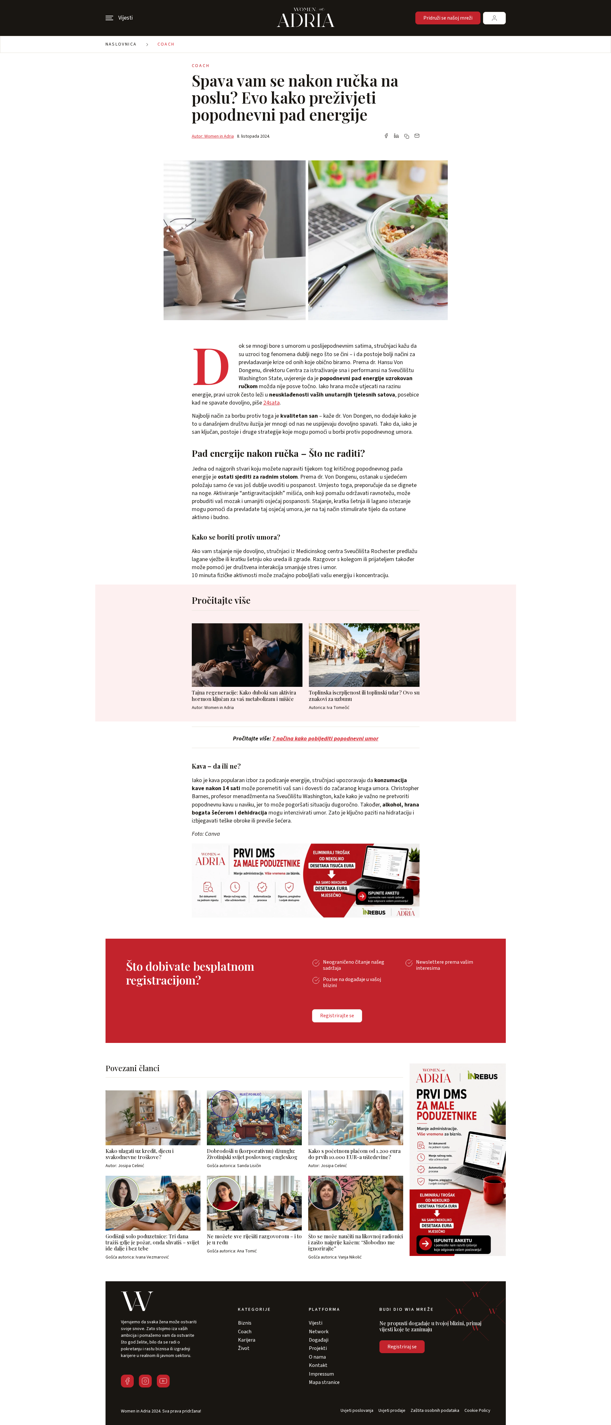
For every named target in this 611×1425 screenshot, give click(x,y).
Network (318, 1332)
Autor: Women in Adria (213, 136)
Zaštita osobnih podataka (435, 1410)
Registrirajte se (337, 1015)
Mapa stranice (324, 1382)
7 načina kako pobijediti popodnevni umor (325, 739)
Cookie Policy (477, 1410)
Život (244, 1348)
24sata (271, 403)
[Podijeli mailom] (417, 136)
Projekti (318, 1348)
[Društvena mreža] (127, 1381)
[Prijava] (494, 18)
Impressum (321, 1374)
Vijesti (315, 1323)
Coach (166, 44)
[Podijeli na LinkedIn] (396, 136)
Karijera (246, 1340)
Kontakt (318, 1365)
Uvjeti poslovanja (357, 1410)
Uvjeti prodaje (391, 1410)
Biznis (244, 1323)
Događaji (318, 1340)
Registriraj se (402, 1346)
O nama (317, 1357)
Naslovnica (121, 44)
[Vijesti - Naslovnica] (306, 18)
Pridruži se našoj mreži (447, 17)
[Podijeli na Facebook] (386, 136)
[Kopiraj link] (406, 136)
